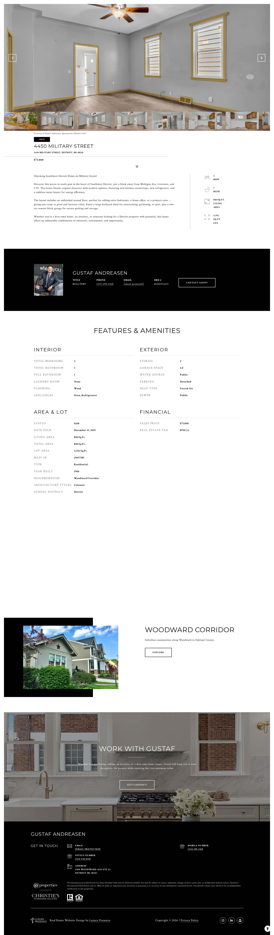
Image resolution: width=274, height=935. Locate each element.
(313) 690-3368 (105, 284)
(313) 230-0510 (83, 859)
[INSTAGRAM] (223, 920)
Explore (158, 652)
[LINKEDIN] (231, 920)
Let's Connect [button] (137, 784)
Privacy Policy (190, 920)
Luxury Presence (100, 920)
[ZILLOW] (240, 920)
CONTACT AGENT (197, 282)
